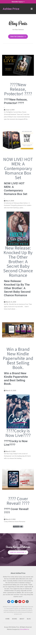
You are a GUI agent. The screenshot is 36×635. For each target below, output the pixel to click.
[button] (31, 8)
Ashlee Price (11, 9)
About (22, 619)
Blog (29, 619)
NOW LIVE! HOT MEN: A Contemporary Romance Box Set (15, 189)
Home (7, 619)
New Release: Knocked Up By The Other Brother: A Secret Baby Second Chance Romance (17, 288)
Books (14, 619)
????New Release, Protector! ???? (15, 101)
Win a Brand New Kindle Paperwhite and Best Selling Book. (16, 378)
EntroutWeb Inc (24, 629)
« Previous (16, 526)
